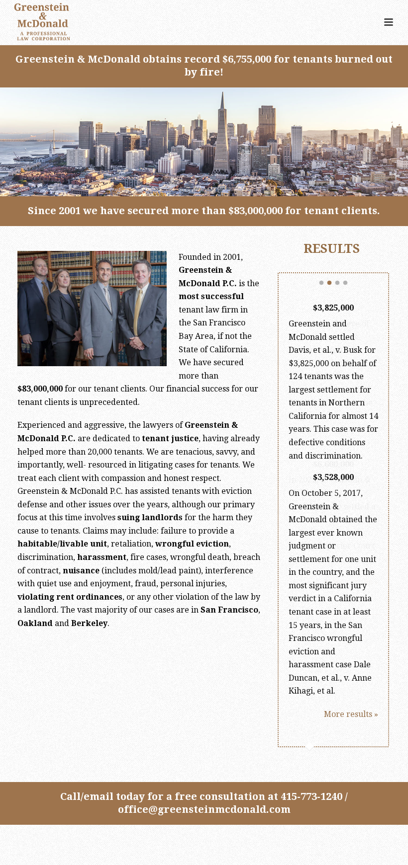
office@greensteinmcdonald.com (204, 809)
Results (333, 248)
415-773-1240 (311, 796)
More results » (351, 714)
